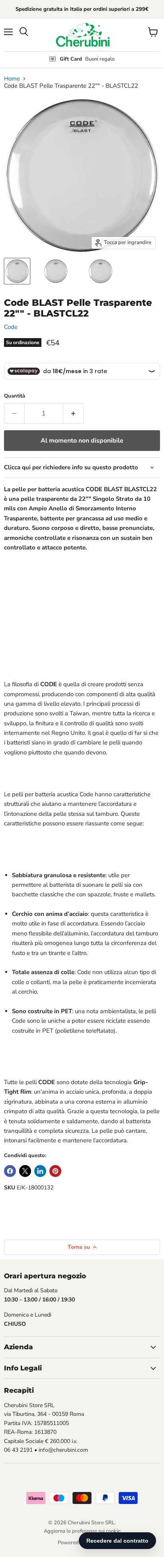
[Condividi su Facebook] (10, 1171)
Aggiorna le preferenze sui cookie (82, 1531)
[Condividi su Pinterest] (55, 1171)
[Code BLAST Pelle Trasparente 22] (17, 271)
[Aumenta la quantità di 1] (73, 413)
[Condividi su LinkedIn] (40, 1171)
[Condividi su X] (25, 1171)
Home (12, 78)
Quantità (14, 396)
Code (11, 327)
